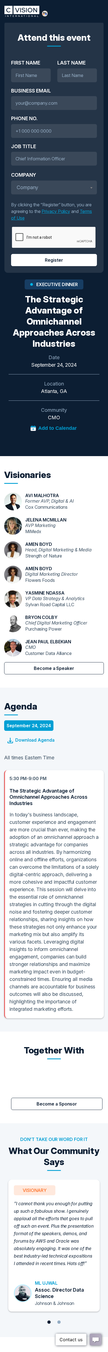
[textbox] (54, 187)
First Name (25, 63)
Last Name (71, 63)
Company (23, 175)
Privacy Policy (56, 211)
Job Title (23, 146)
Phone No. (24, 118)
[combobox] (54, 187)
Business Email (31, 91)
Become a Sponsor (57, 1104)
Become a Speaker (54, 668)
